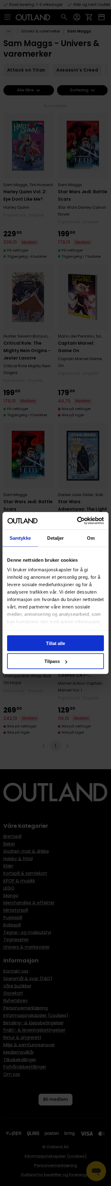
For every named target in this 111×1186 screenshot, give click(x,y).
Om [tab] (91, 537)
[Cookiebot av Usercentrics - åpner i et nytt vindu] (78, 521)
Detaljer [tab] (55, 537)
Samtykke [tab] (20, 537)
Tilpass (52, 661)
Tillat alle (55, 643)
